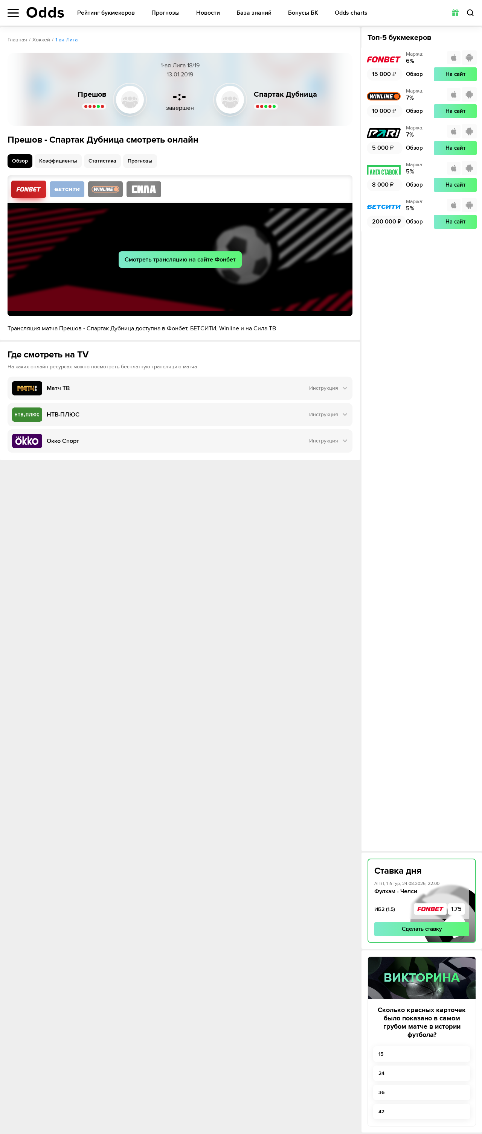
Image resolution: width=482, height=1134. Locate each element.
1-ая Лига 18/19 (180, 65)
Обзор (20, 161)
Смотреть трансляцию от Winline (105, 189)
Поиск (470, 13)
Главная (17, 39)
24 (381, 1073)
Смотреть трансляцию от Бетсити (67, 189)
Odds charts (351, 13)
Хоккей (41, 39)
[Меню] (13, 13)
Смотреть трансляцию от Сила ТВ (144, 189)
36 (381, 1092)
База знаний (254, 13)
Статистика (102, 161)
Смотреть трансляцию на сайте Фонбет (180, 259)
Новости (208, 13)
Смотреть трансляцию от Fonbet (28, 189)
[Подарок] (455, 13)
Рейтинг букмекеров (106, 13)
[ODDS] (45, 12)
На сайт (455, 74)
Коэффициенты (58, 161)
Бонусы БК (303, 13)
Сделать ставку (422, 929)
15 (380, 1054)
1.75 (456, 909)
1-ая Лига (66, 39)
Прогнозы (165, 13)
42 (381, 1111)
